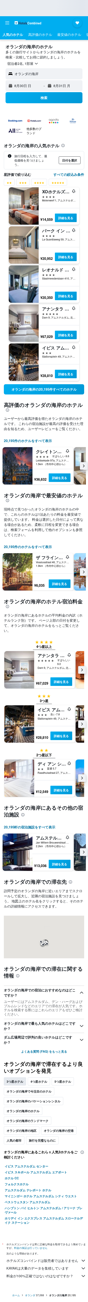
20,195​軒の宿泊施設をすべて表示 (29, 827)
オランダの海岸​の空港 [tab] (59, 1130)
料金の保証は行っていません (30, 1248)
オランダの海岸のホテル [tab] (23, 1111)
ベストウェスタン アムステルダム (27, 1202)
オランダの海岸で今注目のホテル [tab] (29, 1091)
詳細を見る (65, 218)
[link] (44, 389)
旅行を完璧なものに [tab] (42, 1140)
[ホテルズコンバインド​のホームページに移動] (28, 22)
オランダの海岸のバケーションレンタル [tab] (33, 1101)
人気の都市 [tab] (14, 1140)
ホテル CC (12, 1178)
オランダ (30, 1295)
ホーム (16, 1295)
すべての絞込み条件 (68, 174)
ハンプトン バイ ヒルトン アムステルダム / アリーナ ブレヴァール (43, 1210)
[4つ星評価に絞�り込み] (39, 183)
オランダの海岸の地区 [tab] (22, 1130)
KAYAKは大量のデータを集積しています (37, 1268)
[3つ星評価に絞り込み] (23, 183)
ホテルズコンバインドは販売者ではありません (42, 1260)
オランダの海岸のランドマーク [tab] (27, 1121)
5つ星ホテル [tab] (62, 1081)
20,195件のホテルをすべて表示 (28, 440)
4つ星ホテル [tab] (39, 1081)
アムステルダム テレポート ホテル (28, 1190)
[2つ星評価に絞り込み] (9, 183)
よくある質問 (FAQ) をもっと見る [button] (44, 1051)
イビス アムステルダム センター (26, 1166)
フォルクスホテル (17, 1184)
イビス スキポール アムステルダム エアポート (36, 1172)
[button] (7, 23)
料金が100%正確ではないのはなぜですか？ (39, 1275)
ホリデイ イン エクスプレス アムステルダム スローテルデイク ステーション (44, 1220)
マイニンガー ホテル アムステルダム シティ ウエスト (41, 1196)
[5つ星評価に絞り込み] (57, 183)
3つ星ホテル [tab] (15, 1081)
